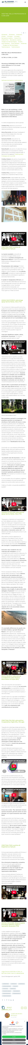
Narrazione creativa (7, 38)
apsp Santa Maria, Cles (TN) (12, 302)
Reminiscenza (6, 993)
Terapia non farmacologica (9, 41)
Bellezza (13, 988)
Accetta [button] (14, 1036)
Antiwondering (6, 986)
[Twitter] (4, 1000)
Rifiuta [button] (14, 1039)
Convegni (10, 36)
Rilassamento (16, 993)
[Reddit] (13, 1000)
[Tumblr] (8, 1000)
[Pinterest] (6, 1000)
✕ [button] (24, 1021)
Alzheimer (4, 34)
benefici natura (6, 991)
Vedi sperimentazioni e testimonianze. (12, 80)
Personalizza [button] (14, 1043)
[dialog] (14, 1032)
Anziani (4, 36)
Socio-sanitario (6, 43)
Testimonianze (6, 47)
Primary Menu (25, 2)
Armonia (5, 988)
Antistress (19, 34)
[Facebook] (2, 1000)
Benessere (16, 991)
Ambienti (14, 983)
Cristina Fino (17, 38)
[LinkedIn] (11, 1000)
